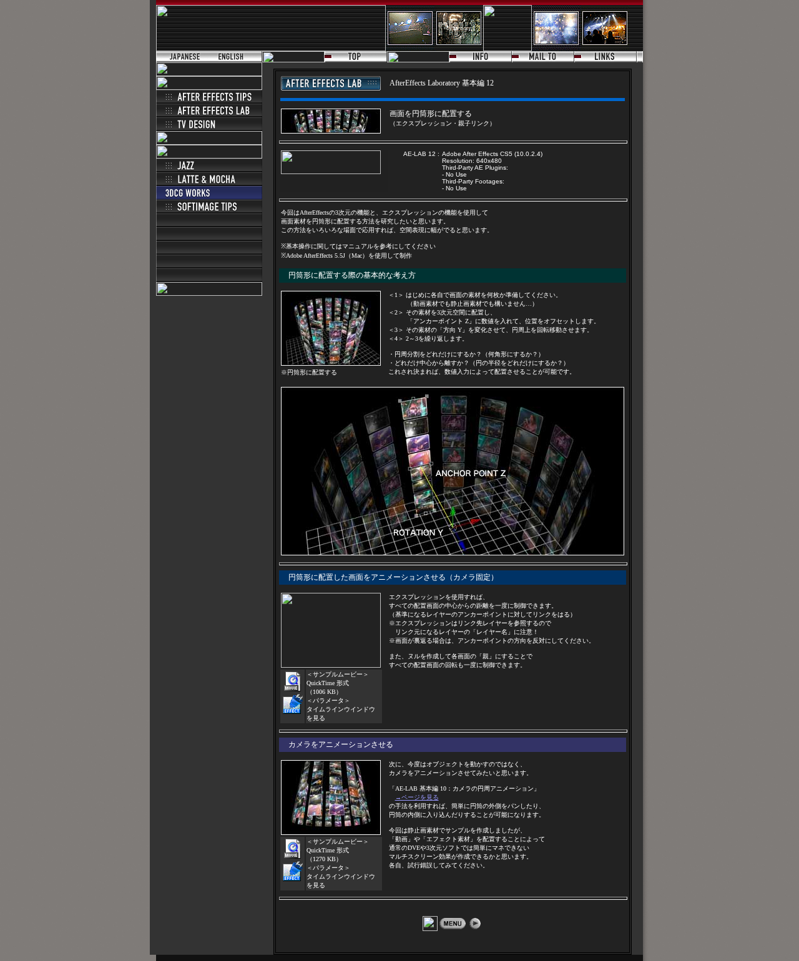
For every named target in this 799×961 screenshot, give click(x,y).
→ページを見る (417, 797)
